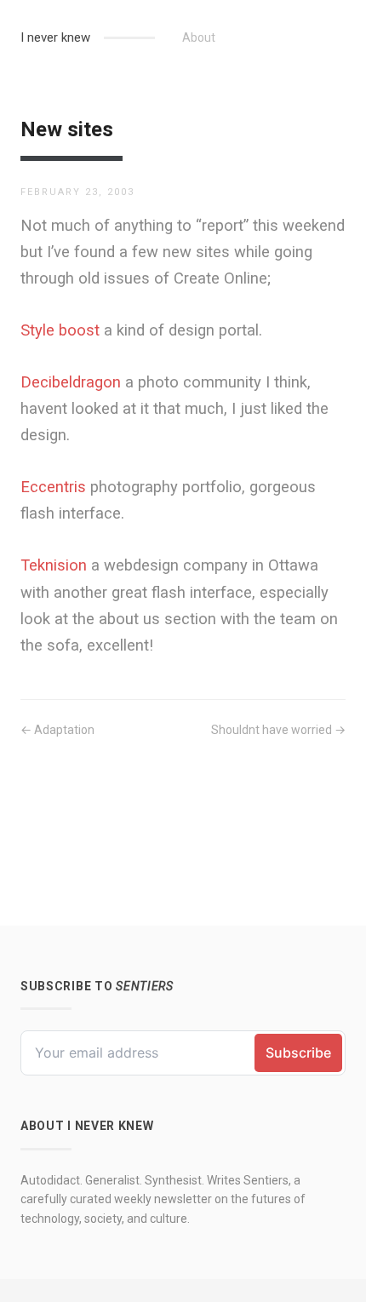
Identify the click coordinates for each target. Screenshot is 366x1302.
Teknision (53, 565)
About (198, 37)
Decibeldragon (70, 382)
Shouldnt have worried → (278, 730)
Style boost (60, 330)
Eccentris (53, 487)
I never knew (55, 37)
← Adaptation (57, 730)
